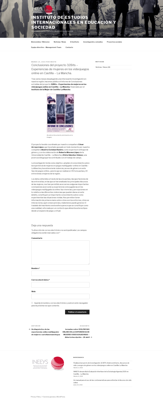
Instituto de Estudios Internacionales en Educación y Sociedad (73, 22)
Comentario (36, 238)
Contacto (69, 47)
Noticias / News (60, 42)
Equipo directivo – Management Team (46, 47)
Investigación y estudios (93, 42)
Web (33, 291)
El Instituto (74, 42)
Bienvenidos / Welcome (40, 42)
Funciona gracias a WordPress (54, 397)
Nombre (35, 268)
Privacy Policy (36, 397)
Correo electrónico (40, 280)
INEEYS (53, 62)
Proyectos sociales (114, 42)
